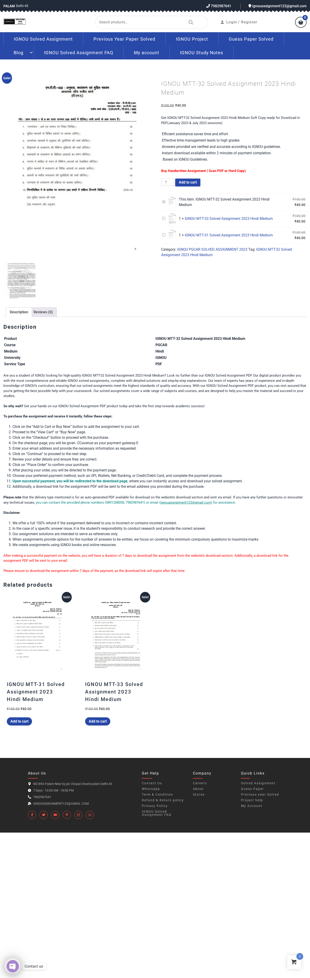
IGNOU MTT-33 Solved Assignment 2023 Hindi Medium (229, 218)
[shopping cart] (301, 23)
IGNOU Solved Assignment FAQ (78, 52)
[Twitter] (43, 815)
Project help (252, 800)
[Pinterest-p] (67, 815)
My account (146, 52)
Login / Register (241, 22)
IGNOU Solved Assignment (43, 39)
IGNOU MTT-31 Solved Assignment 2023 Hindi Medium (229, 235)
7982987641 (220, 6)
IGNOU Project (192, 39)
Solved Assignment (258, 783)
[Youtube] (55, 815)
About (198, 789)
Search (189, 22)
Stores (199, 794)
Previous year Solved (260, 794)
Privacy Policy (155, 806)
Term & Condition (157, 794)
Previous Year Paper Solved (124, 39)
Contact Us (152, 783)
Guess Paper (252, 789)
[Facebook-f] (32, 815)
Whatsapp (151, 789)
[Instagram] (78, 815)
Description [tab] (19, 312)
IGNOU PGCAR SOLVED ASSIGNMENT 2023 (212, 249)
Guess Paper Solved (251, 39)
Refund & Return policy (163, 800)
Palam (9, 6)
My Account (251, 806)
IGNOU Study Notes (201, 52)
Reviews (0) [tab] (43, 312)
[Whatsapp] (90, 815)
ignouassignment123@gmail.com (279, 6)
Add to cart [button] (19, 721)
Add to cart (188, 182)
